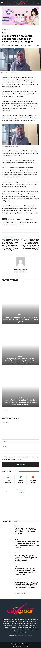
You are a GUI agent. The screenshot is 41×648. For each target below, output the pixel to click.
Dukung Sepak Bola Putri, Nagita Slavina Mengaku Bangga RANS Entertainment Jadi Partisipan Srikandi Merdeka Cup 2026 (26, 585)
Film (16, 566)
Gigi (23, 219)
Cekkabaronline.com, (8, 77)
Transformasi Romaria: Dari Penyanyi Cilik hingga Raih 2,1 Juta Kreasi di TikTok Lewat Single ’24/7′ (20, 319)
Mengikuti (8, 476)
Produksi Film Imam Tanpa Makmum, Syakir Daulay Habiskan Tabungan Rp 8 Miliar (30, 248)
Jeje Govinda (29, 219)
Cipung (18, 219)
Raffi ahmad (6, 222)
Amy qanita (11, 219)
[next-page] (6, 410)
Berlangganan (33, 476)
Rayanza (13, 222)
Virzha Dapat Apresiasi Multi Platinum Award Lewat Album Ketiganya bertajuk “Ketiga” (10, 248)
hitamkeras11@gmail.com (24, 635)
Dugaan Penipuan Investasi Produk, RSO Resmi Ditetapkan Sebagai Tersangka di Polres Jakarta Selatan (20, 402)
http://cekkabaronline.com (20, 272)
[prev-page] (3, 410)
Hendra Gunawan (13, 45)
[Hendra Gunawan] (3, 45)
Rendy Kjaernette (7, 225)
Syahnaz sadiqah (19, 225)
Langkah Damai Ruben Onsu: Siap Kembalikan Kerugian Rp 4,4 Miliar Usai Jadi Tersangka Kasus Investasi (20, 361)
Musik (20, 314)
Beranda (4, 29)
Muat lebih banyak (20, 593)
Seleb (9, 29)
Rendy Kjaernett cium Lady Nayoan (27, 222)
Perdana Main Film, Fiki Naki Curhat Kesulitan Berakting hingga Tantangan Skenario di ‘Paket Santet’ (26, 571)
